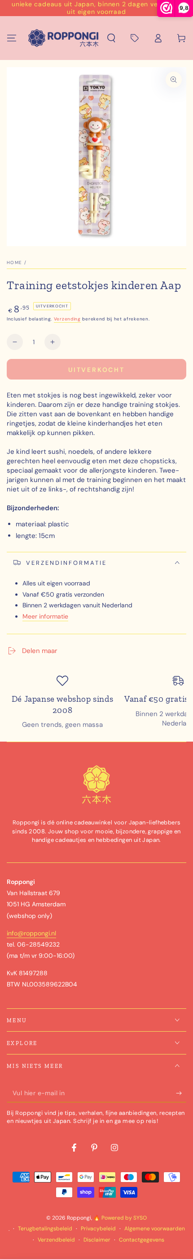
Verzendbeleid (56, 1239)
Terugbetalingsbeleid (45, 1228)
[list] (96, 702)
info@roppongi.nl (31, 933)
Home (14, 262)
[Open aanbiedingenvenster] (134, 38)
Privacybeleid (98, 1228)
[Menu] (11, 38)
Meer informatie (45, 616)
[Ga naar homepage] (63, 38)
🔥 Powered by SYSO (120, 1217)
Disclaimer (96, 1239)
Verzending (67, 319)
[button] (111, 38)
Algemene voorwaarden (154, 1228)
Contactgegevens (141, 1239)
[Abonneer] (181, 1093)
